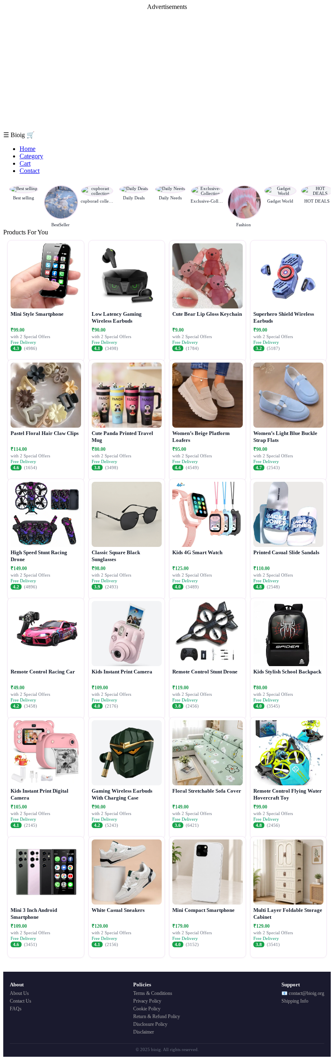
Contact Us (20, 1001)
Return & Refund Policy (156, 1016)
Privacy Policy (147, 1001)
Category (31, 156)
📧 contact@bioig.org (302, 993)
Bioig (18, 134)
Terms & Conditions (152, 993)
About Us (19, 993)
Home (27, 148)
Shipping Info (294, 1001)
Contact (30, 170)
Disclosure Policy (150, 1024)
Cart (25, 163)
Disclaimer (143, 1032)
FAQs (16, 1009)
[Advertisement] (167, 71)
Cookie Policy (146, 1009)
